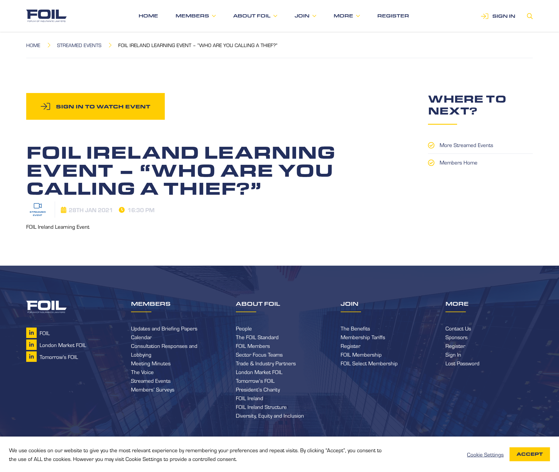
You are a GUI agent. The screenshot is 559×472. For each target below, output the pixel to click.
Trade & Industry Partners (266, 363)
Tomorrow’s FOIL (255, 380)
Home (148, 15)
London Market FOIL (259, 372)
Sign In (453, 354)
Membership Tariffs (363, 337)
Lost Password (462, 363)
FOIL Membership (361, 354)
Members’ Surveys (152, 389)
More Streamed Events (466, 145)
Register (393, 15)
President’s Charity (258, 389)
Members (192, 15)
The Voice (142, 372)
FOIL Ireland (249, 398)
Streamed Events (79, 45)
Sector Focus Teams (259, 354)
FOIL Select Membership (369, 363)
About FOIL (251, 15)
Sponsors (456, 337)
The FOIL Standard (257, 337)
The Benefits (355, 328)
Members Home (458, 162)
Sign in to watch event (103, 106)
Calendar (141, 337)
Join (302, 15)
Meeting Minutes (151, 363)
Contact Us (458, 328)
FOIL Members (253, 345)
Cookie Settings (485, 454)
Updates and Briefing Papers (164, 328)
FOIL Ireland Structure (261, 406)
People (244, 328)
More (343, 15)
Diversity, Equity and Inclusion (270, 415)
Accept (529, 454)
